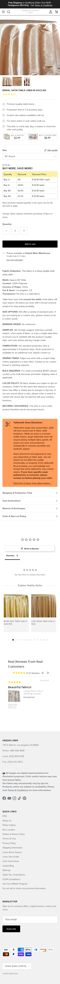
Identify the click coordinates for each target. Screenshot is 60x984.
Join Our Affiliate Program (14, 883)
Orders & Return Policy (13, 834)
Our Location (8, 829)
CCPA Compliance (11, 879)
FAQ (4, 816)
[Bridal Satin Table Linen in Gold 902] (16, 604)
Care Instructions (11, 500)
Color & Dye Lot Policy (14, 516)
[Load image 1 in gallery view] (30, 45)
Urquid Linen (13, 973)
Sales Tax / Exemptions (13, 874)
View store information (14, 260)
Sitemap (6, 870)
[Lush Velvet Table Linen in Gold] (43, 604)
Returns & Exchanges (13, 508)
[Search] (10, 11)
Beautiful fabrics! (19, 687)
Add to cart (30, 244)
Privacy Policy (9, 843)
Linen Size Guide (10, 856)
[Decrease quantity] (6, 230)
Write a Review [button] (31, 548)
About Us (6, 820)
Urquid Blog (8, 866)
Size (4, 150)
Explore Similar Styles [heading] (30, 585)
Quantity (7, 224)
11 (44, 640)
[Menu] (3, 11)
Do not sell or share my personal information (24, 888)
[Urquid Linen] (30, 12)
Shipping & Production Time (17, 493)
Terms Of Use (9, 838)
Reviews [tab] (10, 555)
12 (47, 640)
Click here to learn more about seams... (32, 483)
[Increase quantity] (24, 230)
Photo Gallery (9, 825)
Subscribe (11, 929)
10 (41, 640)
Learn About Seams (12, 852)
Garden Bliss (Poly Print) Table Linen (12, 706)
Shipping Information (12, 847)
